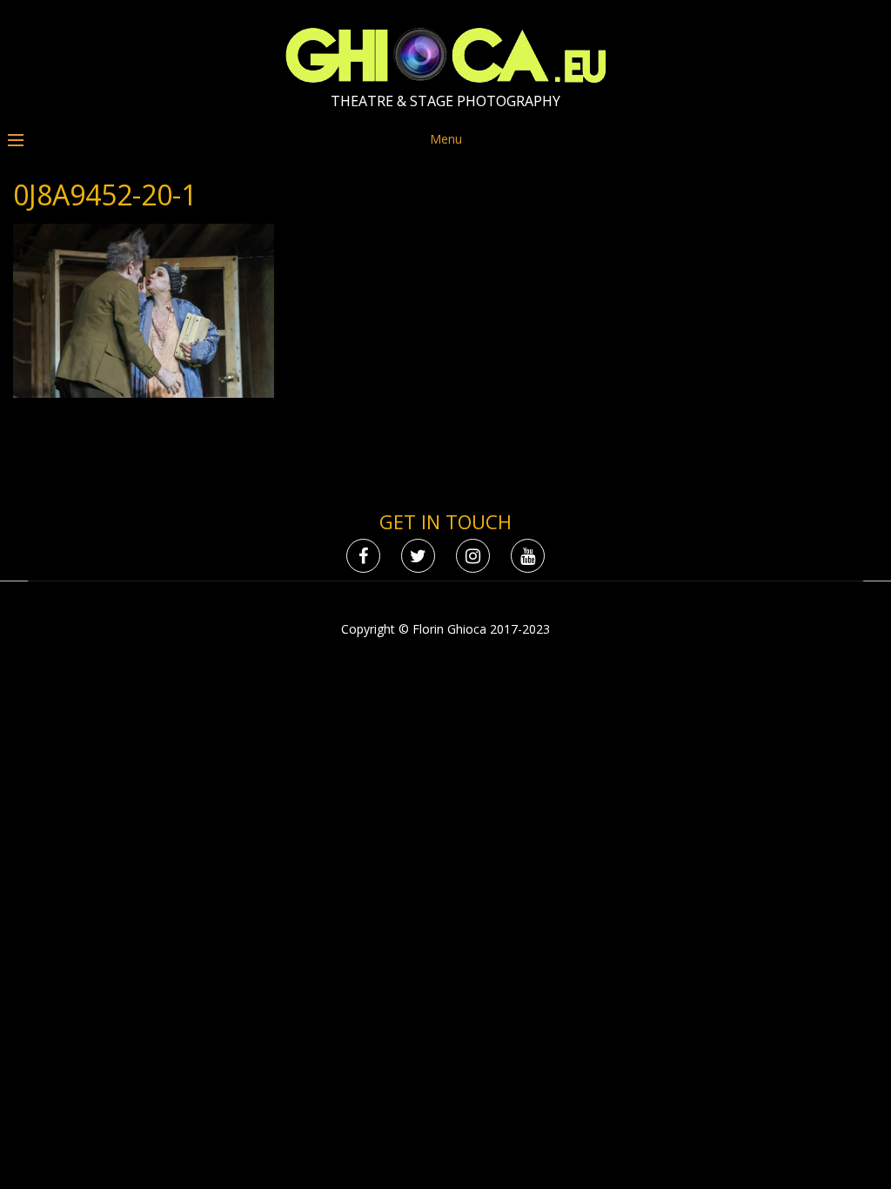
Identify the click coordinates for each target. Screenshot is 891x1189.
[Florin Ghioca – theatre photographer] (445, 79)
